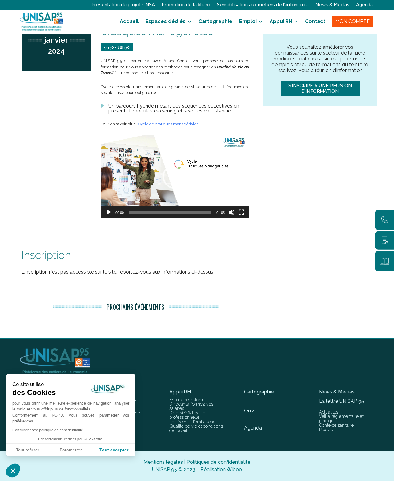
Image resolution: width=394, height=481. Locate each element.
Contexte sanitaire (336, 425)
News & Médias (332, 4)
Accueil (129, 21)
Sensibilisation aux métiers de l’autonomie (262, 4)
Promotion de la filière (186, 4)
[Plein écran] (241, 212)
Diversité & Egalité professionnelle (187, 415)
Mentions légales (163, 462)
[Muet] (231, 212)
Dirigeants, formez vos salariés (191, 406)
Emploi (248, 21)
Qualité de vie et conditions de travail (196, 428)
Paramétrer (71, 449)
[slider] (170, 212)
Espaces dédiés (165, 21)
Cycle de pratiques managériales (168, 124)
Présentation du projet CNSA (123, 4)
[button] (175, 176)
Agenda (364, 4)
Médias (326, 429)
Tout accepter (113, 449)
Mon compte (352, 21)
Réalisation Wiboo (221, 469)
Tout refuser (27, 449)
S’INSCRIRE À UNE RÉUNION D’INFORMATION (320, 88)
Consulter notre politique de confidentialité (47, 430)
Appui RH (281, 21)
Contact (315, 21)
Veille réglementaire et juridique (341, 418)
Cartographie (215, 21)
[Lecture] (109, 212)
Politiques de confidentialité (219, 462)
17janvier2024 (56, 39)
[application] (175, 176)
